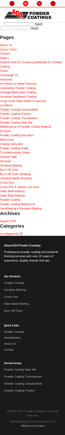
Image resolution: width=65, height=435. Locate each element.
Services (5, 161)
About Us (6, 45)
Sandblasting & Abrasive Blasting (20, 208)
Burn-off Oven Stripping (15, 174)
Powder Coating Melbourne (17, 204)
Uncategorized (9, 233)
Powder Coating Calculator (17, 135)
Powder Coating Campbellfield (19, 109)
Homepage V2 (9, 75)
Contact (5, 53)
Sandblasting (12, 337)
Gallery (4, 58)
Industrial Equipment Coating (18, 96)
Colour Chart (8, 49)
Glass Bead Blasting (12, 191)
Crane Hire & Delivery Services (19, 187)
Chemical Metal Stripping (16, 178)
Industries (6, 79)
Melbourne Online (32, 425)
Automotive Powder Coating (18, 88)
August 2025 (8, 221)
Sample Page (8, 156)
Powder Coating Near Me (16, 122)
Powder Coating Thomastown (19, 118)
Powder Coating (10, 199)
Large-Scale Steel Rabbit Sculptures (23, 101)
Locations (6, 105)
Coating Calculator (11, 144)
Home (4, 71)
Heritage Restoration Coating (18, 92)
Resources (7, 139)
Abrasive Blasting (11, 165)
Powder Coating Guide (14, 148)
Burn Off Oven (9, 169)
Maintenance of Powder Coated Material (25, 126)
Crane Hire (7, 182)
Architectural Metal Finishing (18, 83)
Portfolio (5, 131)
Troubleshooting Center (15, 152)
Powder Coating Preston (15, 113)
